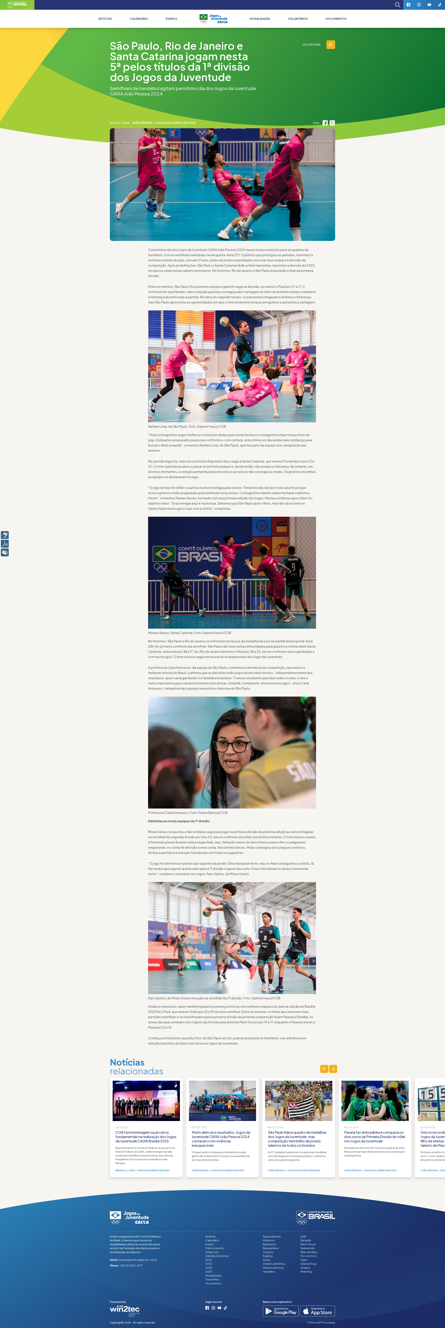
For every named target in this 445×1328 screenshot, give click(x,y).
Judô (303, 1236)
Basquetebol (271, 1248)
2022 (208, 1259)
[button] (324, 1069)
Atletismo (269, 1240)
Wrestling (306, 1271)
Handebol (269, 1271)
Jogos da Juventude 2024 (175, 123)
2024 (208, 1267)
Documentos (336, 19)
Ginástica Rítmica (273, 1267)
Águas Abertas (272, 1236)
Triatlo (304, 1259)
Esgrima (268, 1255)
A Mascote (212, 1252)
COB (131, 1170)
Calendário (139, 19)
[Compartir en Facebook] (325, 122)
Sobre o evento (214, 1248)
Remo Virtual (307, 1244)
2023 (208, 1263)
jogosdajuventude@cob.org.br (138, 1259)
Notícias (105, 19)
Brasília (120, 1170)
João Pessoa (142, 123)
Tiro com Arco (308, 1255)
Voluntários (298, 19)
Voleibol (305, 1267)
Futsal (266, 1259)
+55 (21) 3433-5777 (131, 1265)
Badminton (269, 1244)
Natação (305, 1240)
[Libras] (5, 535)
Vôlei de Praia (308, 1263)
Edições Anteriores (217, 1255)
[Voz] (5, 544)
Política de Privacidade (321, 1322)
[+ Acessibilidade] (5, 552)
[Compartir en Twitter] (332, 122)
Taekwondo (307, 1248)
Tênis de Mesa (308, 1252)
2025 (208, 1271)
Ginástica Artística (274, 1263)
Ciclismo (268, 1252)
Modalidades (260, 19)
